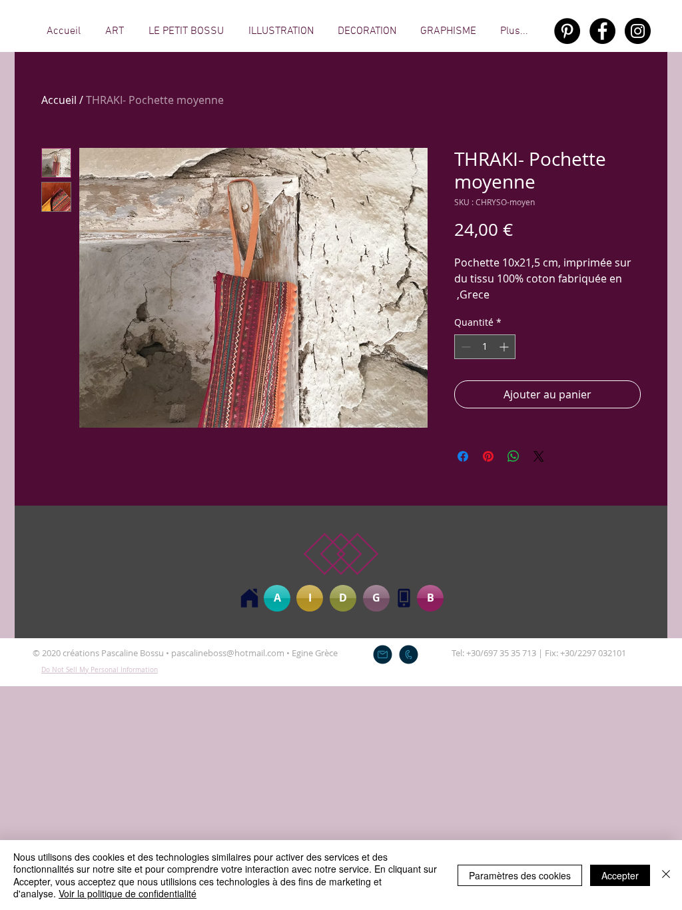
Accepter (620, 875)
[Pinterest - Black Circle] (567, 31)
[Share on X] (539, 456)
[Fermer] (666, 875)
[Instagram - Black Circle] (638, 31)
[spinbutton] (485, 346)
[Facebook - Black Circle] (602, 31)
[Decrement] (464, 346)
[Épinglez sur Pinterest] (488, 456)
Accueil (59, 100)
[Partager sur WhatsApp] (513, 456)
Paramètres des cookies (520, 875)
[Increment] (505, 346)
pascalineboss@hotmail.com (227, 653)
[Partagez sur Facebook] (463, 456)
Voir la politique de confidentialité (127, 893)
